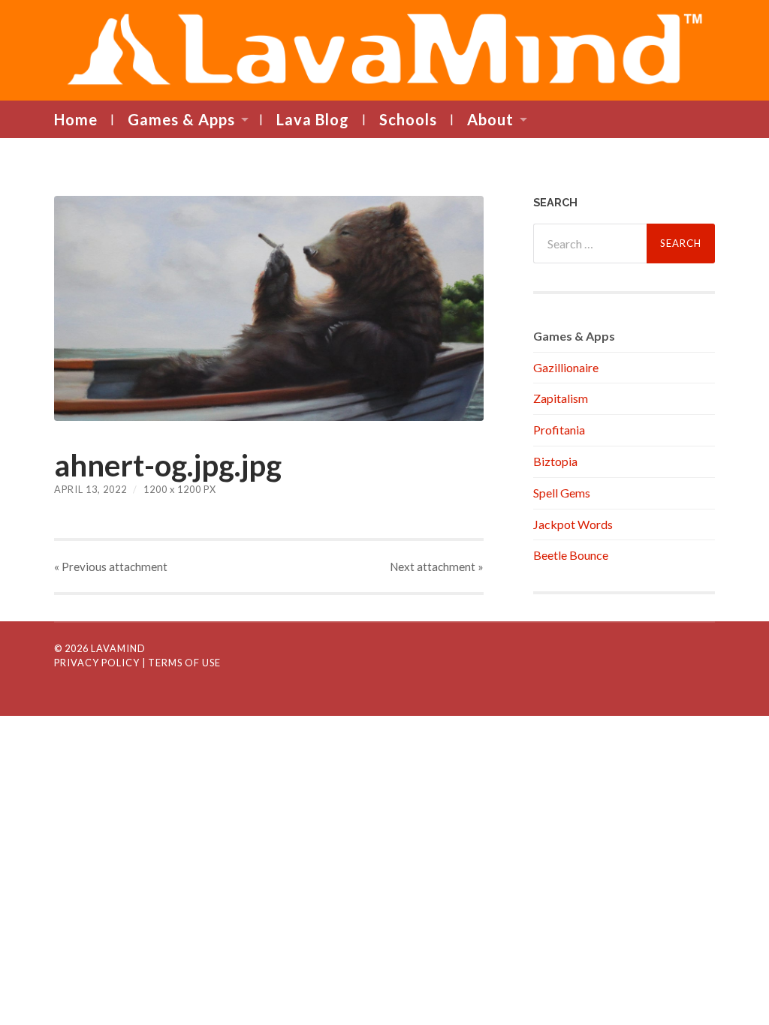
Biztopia (555, 461)
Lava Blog (312, 119)
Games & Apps (181, 119)
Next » (437, 566)
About (490, 119)
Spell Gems (561, 492)
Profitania (559, 429)
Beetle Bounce (570, 555)
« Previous (110, 566)
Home (76, 119)
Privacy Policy (97, 663)
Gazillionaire (566, 367)
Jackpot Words (573, 524)
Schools (408, 119)
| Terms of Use (181, 663)
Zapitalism (560, 398)
